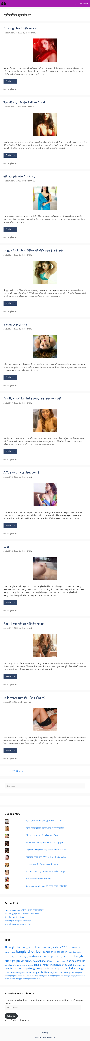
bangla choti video (63, 964)
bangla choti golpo (11, 957)
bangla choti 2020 (57, 947)
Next (19, 771)
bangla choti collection (55, 951)
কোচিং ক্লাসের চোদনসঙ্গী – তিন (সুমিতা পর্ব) (24, 697)
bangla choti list (76, 960)
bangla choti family (74, 952)
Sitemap (45, 1032)
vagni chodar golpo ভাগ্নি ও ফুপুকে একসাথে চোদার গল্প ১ (46, 849)
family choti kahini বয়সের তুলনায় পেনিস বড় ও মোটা (33, 398)
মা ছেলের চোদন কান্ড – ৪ (15, 324)
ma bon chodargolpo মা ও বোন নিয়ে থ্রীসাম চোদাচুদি (45, 871)
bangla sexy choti (38, 968)
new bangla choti (36, 972)
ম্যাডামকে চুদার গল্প (36, 979)
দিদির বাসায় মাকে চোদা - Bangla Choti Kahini (42, 835)
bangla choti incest (38, 960)
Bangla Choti (12, 89)
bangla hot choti (80, 965)
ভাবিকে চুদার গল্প (28, 979)
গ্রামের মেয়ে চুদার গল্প (30, 976)
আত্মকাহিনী (7, 976)
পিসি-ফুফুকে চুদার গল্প (55, 976)
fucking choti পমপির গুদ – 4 (20, 28)
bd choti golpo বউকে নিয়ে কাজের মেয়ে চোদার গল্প (22, 913)
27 (13, 771)
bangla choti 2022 (74, 947)
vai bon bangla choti (68, 972)
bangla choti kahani (57, 961)
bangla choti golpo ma (45, 956)
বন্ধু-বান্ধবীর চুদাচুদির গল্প (77, 976)
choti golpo (54, 968)
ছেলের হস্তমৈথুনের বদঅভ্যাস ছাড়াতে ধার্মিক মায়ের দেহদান (44, 820)
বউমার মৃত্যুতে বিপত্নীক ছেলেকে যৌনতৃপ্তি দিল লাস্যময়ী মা (45, 828)
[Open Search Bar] (74, 3)
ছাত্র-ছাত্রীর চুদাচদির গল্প (42, 976)
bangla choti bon (29, 951)
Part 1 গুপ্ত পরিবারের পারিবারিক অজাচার (24, 623)
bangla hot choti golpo (17, 968)
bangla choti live (12, 965)
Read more (10, 81)
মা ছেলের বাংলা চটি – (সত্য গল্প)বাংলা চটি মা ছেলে (42, 864)
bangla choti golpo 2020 (25, 957)
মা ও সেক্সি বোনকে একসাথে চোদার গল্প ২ (38, 878)
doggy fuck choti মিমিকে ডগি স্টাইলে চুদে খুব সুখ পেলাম (33, 250)
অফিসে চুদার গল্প (78, 972)
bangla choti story (43, 964)
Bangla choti (29, 947)
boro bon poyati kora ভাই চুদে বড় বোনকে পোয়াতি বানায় (46, 886)
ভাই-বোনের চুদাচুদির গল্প (18, 979)
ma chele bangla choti (18, 973)
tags (6, 546)
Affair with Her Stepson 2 (21, 472)
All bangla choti (13, 947)
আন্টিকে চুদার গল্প (13, 976)
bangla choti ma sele (26, 965)
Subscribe (11, 1016)
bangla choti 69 (41, 947)
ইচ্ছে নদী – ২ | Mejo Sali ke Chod (24, 102)
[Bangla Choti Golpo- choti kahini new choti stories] (4, 3)
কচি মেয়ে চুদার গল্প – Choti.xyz (20, 176)
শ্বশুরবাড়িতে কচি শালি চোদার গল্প (15, 917)
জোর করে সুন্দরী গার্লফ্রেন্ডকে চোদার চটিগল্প (18, 920)
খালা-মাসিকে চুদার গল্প (21, 976)
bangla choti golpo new (66, 957)
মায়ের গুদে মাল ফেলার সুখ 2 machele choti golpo (44, 842)
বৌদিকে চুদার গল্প (9, 979)
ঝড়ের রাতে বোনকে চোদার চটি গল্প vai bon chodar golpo (46, 857)
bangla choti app (10, 952)
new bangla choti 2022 (54, 972)
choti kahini (65, 969)
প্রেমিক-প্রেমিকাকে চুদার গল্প (65, 976)
